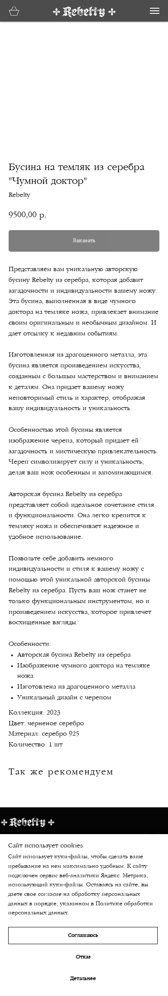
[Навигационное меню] (154, 11)
